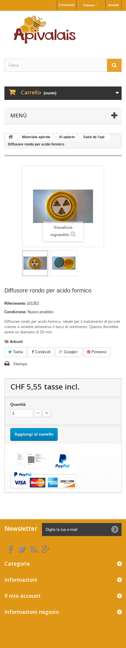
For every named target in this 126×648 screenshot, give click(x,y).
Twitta (17, 352)
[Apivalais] (63, 29)
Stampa (20, 364)
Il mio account (22, 595)
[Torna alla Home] (10, 137)
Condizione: (15, 312)
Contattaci (67, 5)
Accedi (113, 5)
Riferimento (14, 303)
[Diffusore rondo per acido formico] (35, 263)
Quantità (17, 404)
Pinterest (98, 352)
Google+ (70, 352)
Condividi (42, 352)
